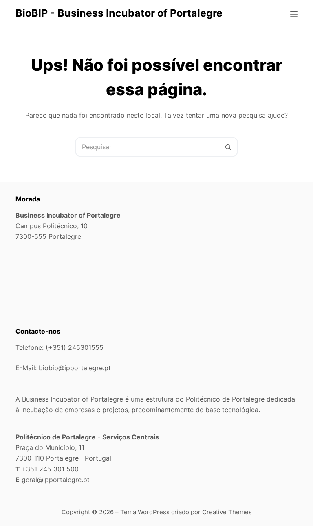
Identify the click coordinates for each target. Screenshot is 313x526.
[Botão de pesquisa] (227, 147)
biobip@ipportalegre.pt (75, 368)
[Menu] (294, 14)
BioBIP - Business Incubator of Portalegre (119, 13)
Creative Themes (227, 512)
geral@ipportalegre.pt (56, 480)
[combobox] (147, 147)
